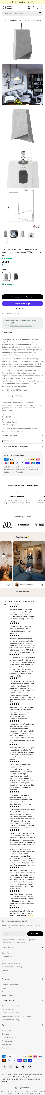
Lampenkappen (15, 20)
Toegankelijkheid (24, 1088)
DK (22, 1091)
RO (19, 1093)
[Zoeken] (40, 13)
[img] (22, 606)
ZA (39, 1093)
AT (5, 1091)
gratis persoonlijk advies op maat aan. (21, 326)
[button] (7, 259)
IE (42, 1091)
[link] (8, 525)
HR (36, 1091)
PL (15, 1093)
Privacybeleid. (20, 942)
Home (4, 20)
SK (22, 1093)
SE (26, 1093)
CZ (15, 1091)
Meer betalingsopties (22, 309)
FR (29, 1091)
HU (40, 1091)
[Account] (33, 7)
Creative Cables (12, 1074)
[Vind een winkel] (29, 7)
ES (26, 1091)
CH (12, 1091)
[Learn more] (6, 265)
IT (5, 1093)
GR (33, 1091)
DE (19, 1091)
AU (2, 1091)
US (35, 1093)
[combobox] (22, 13)
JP (9, 1093)
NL (12, 1093)
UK (32, 1093)
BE (8, 1091)
